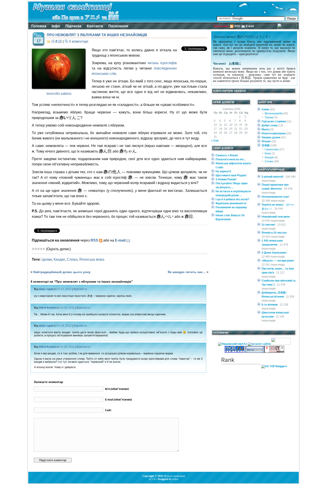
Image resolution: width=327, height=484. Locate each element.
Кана (268, 153)
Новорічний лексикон (276, 216)
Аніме (265, 109)
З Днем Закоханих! (274, 252)
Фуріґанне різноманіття (231, 203)
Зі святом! (268, 224)
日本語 (56, 41)
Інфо (56, 26)
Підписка (73, 26)
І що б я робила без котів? (232, 199)
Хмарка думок (271, 137)
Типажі (269, 117)
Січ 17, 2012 (64, 289)
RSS (237, 26)
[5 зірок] (43, 249)
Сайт (108, 410)
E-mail (250, 26)
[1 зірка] (33, 249)
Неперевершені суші (275, 196)
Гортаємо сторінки (274, 121)
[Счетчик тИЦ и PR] (274, 351)
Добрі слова (270, 125)
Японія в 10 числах (274, 232)
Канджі (59, 259)
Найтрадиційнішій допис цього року (62, 272)
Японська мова (91, 259)
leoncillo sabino (58, 93)
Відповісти (80, 289)
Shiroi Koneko (48, 307)
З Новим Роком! (226, 179)
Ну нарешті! (223, 171)
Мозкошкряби (274, 113)
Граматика (272, 149)
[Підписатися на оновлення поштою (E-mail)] (128, 240)
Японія (266, 141)
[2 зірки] (35, 249)
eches (175, 479)
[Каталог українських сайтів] (254, 351)
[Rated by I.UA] (281, 343)
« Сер (214, 140)
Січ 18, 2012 (67, 307)
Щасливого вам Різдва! (231, 175)
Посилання (118, 26)
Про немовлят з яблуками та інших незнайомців (97, 35)
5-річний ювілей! (272, 176)
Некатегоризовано (274, 133)
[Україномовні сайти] (259, 343)
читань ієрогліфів (162, 63)
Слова (72, 259)
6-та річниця (270, 304)
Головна (38, 26)
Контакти (95, 26)
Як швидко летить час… (187, 272)
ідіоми (47, 259)
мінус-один (46, 289)
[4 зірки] (41, 249)
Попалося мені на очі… (231, 159)
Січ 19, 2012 (67, 346)
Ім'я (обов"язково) (117, 389)
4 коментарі (78, 41)
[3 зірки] (38, 249)
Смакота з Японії (227, 155)
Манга (266, 129)
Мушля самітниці (174, 476)
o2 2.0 (152, 479)
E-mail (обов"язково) (118, 399)
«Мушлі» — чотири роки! (278, 260)
